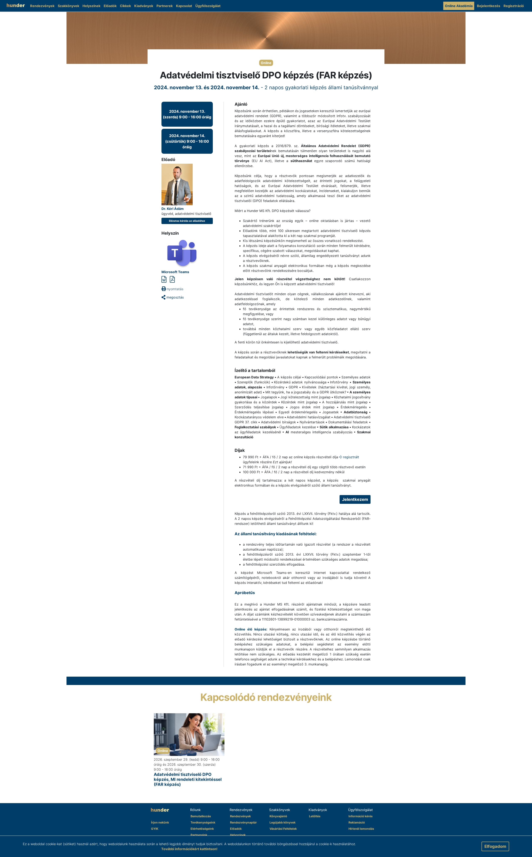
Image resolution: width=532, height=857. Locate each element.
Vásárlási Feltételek (283, 828)
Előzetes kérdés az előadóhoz (187, 220)
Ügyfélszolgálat (207, 6)
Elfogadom (495, 846)
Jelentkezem (355, 499)
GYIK (154, 828)
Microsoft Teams (175, 272)
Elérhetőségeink (202, 828)
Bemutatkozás (201, 816)
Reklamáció (357, 822)
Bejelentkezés (488, 6)
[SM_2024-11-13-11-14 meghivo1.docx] (163, 279)
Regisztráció (514, 6)
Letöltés (314, 816)
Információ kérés (361, 816)
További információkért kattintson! (189, 849)
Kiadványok (143, 6)
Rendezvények (42, 6)
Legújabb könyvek (283, 822)
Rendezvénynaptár (243, 822)
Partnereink (199, 835)
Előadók (110, 6)
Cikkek (125, 6)
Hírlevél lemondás (361, 828)
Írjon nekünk (160, 822)
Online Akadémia (459, 6)
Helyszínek (91, 6)
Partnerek (164, 6)
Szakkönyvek (68, 6)
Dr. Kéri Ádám (172, 209)
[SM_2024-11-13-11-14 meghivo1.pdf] (172, 279)
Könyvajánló (278, 816)
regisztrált (350, 457)
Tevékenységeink (203, 822)
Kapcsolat (184, 6)
